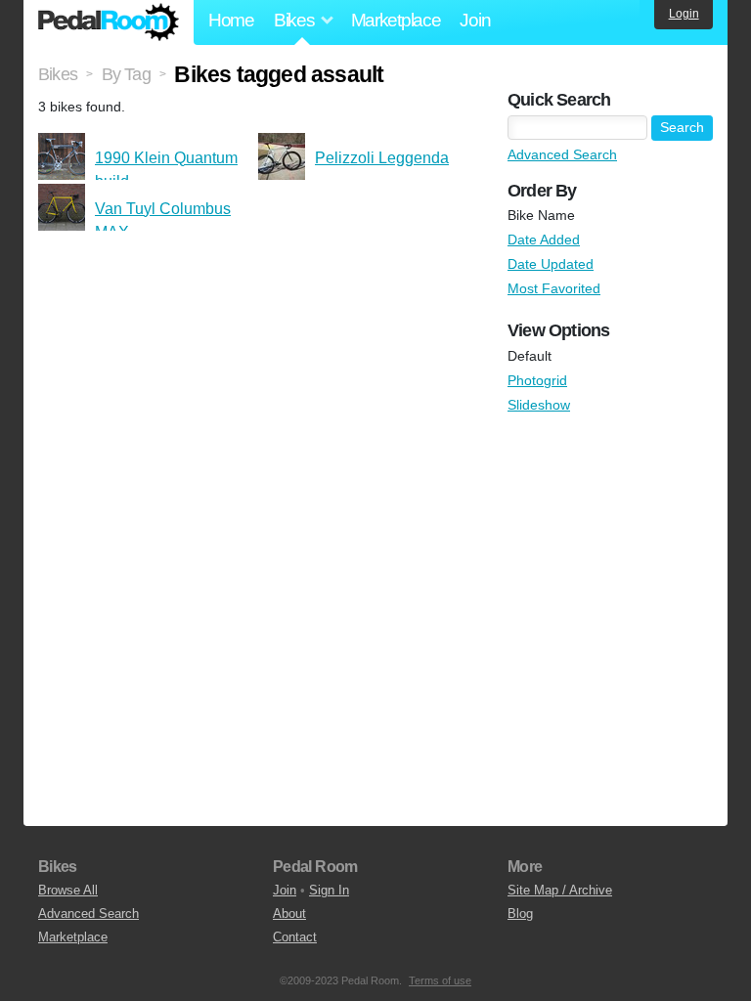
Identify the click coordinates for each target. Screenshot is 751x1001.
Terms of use (440, 980)
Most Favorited (554, 288)
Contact (295, 937)
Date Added (544, 239)
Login (684, 14)
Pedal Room (108, 22)
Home (231, 20)
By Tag (126, 74)
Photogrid (537, 380)
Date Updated (551, 264)
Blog (520, 913)
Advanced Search (562, 154)
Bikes (57, 74)
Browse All (68, 890)
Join (475, 20)
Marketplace (396, 20)
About (289, 913)
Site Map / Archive (560, 890)
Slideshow (539, 405)
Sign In (329, 890)
